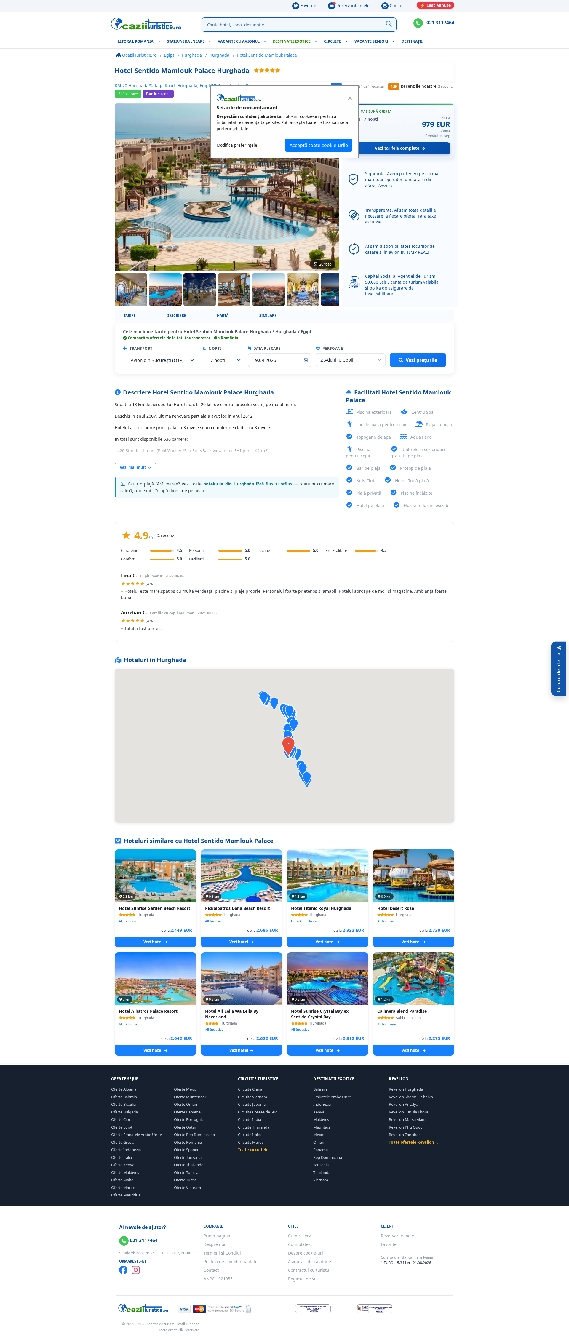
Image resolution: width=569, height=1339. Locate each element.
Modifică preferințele (237, 145)
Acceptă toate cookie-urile (319, 145)
